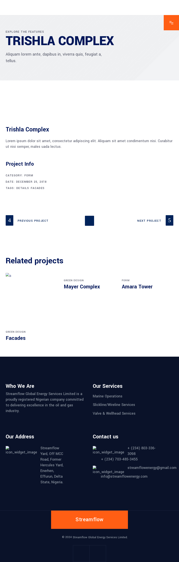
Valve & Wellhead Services (114, 413)
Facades (38, 188)
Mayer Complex (82, 286)
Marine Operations (107, 396)
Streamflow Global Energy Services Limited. (100, 537)
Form (28, 175)
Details (22, 188)
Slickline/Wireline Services (114, 404)
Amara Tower (137, 286)
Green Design (16, 332)
